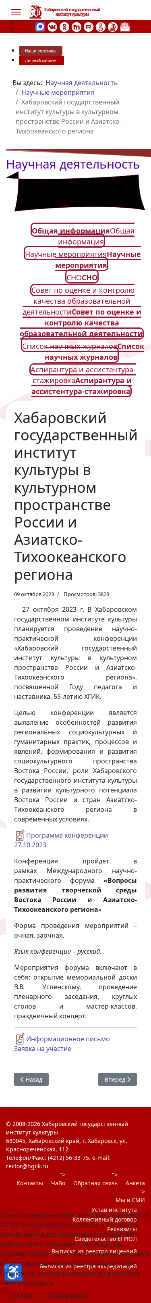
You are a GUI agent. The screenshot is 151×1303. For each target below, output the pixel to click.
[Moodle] (76, 26)
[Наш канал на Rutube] (88, 26)
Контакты (30, 1183)
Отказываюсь (67, 1295)
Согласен (19, 1295)
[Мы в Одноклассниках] (64, 26)
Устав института (114, 1209)
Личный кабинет (41, 60)
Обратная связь (95, 1183)
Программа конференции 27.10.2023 (61, 840)
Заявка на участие (42, 1048)
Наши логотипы (40, 51)
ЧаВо (58, 1183)
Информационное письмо (68, 1038)
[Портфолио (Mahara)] (100, 26)
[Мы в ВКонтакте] (52, 26)
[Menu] (16, 12)
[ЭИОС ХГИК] (113, 26)
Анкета (135, 1183)
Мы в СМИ (130, 1200)
